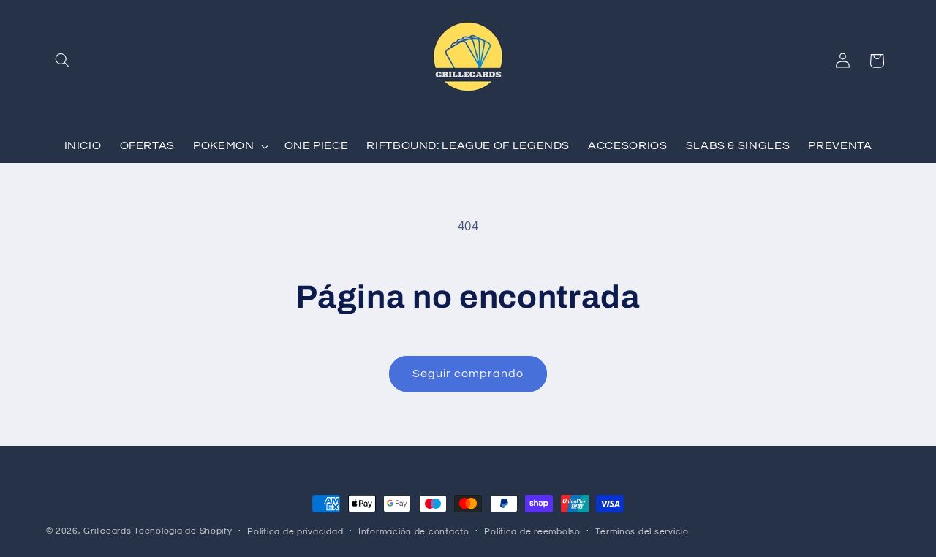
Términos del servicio (641, 532)
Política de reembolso (532, 532)
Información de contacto (413, 532)
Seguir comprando (468, 373)
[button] (63, 60)
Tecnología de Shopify (183, 531)
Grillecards (107, 531)
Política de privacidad (295, 532)
